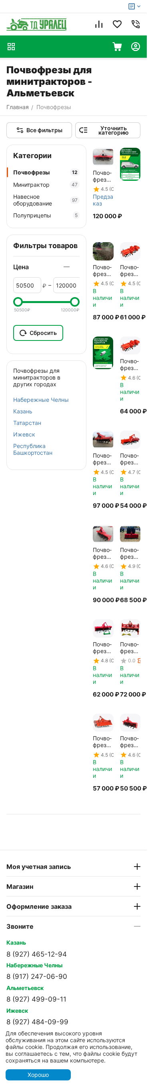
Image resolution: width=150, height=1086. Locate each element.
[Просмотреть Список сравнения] (99, 24)
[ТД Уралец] (36, 24)
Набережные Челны (41, 399)
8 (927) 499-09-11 (36, 999)
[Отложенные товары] (117, 24)
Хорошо (38, 1074)
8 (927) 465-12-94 (36, 954)
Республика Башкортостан (32, 449)
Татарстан (27, 422)
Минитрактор (45, 184)
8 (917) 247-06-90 (36, 976)
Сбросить (43, 332)
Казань (22, 411)
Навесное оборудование (45, 200)
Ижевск (24, 434)
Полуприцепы (45, 215)
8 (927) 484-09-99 (37, 1022)
